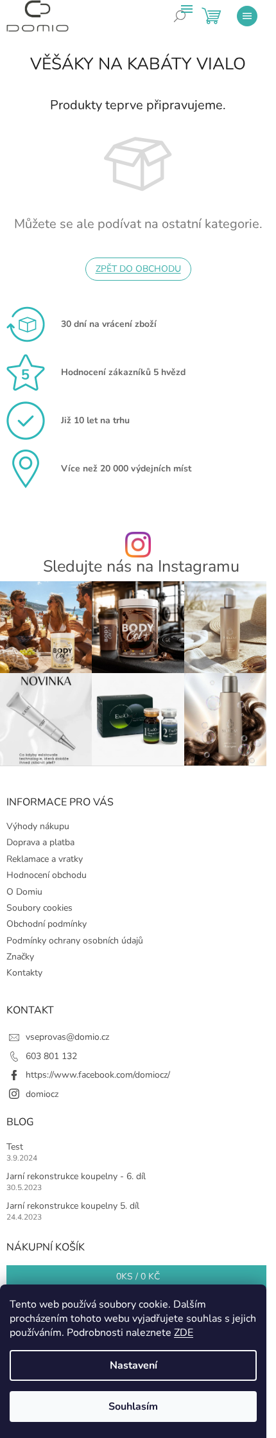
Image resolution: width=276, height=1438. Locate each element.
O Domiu (24, 892)
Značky (20, 957)
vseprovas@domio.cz (67, 1037)
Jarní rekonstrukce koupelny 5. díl (72, 1206)
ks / (138, 1276)
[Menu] (247, 16)
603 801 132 (51, 1056)
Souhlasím (133, 1406)
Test (14, 1147)
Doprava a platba (40, 842)
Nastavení (133, 1365)
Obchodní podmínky (46, 924)
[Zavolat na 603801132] (189, 26)
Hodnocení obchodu (46, 875)
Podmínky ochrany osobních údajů (74, 940)
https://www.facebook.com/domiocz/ (98, 1075)
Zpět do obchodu (138, 269)
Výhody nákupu (37, 826)
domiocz (42, 1094)
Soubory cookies (39, 908)
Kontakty (24, 973)
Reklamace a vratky (44, 859)
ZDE (183, 1333)
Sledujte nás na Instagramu (141, 567)
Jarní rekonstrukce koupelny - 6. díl (76, 1176)
